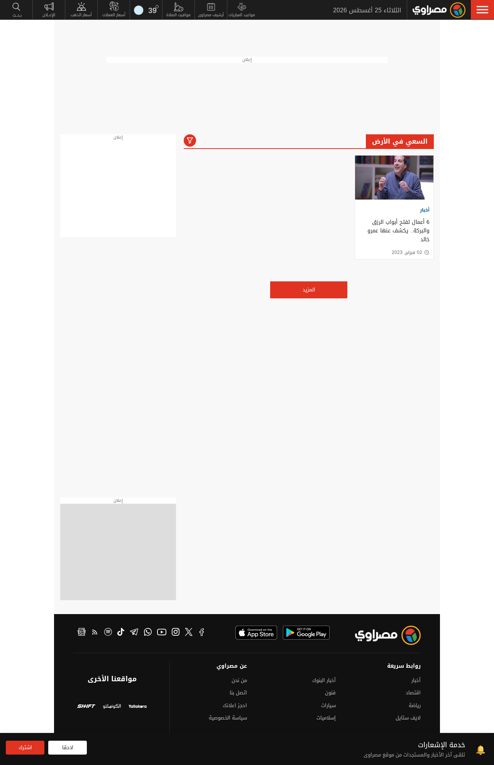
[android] (306, 633)
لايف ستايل (408, 718)
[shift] (86, 707)
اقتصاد (413, 692)
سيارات (328, 705)
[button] (482, 9)
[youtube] (161, 633)
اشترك (25, 747)
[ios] (256, 633)
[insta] (175, 633)
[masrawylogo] (381, 635)
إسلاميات (326, 718)
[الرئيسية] (439, 10)
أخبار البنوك (324, 680)
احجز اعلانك (235, 705)
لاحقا (67, 747)
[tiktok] (120, 633)
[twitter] (189, 633)
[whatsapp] (148, 633)
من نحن (239, 680)
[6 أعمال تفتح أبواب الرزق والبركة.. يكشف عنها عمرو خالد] (394, 178)
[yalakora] (138, 707)
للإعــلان (48, 15)
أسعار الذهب (81, 15)
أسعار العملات (113, 15)
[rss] (95, 633)
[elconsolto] (112, 707)
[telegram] (134, 633)
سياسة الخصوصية (228, 718)
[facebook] (202, 633)
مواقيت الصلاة (178, 15)
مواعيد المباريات (241, 15)
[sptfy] (108, 633)
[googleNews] (82, 633)
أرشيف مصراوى (211, 15)
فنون (330, 692)
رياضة (415, 705)
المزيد (309, 289)
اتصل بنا (238, 692)
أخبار (425, 210)
